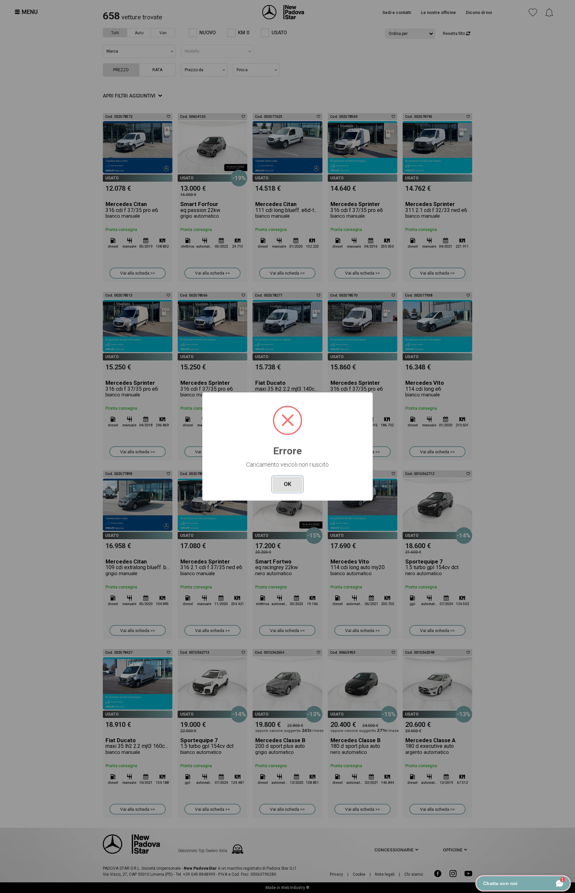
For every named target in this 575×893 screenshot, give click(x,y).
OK (287, 484)
